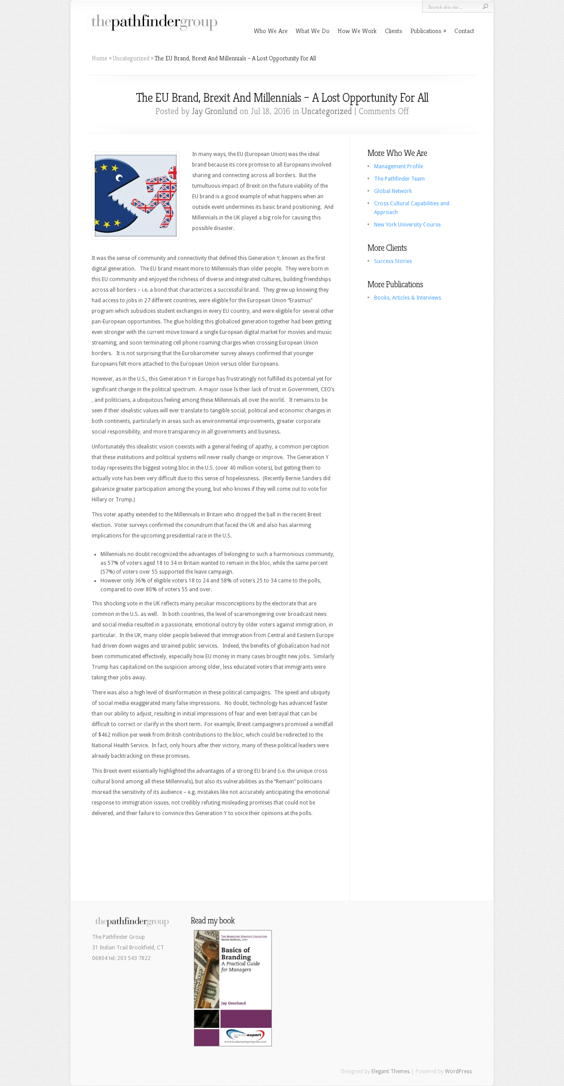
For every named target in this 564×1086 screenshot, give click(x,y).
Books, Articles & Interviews (407, 298)
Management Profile (398, 166)
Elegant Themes (390, 1071)
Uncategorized (131, 58)
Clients (393, 30)
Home (100, 58)
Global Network (393, 191)
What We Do (313, 30)
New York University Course (407, 225)
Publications (426, 30)
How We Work (357, 30)
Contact (464, 30)
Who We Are (271, 30)
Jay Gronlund (214, 111)
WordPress (458, 1071)
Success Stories (393, 261)
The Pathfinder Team (399, 179)
